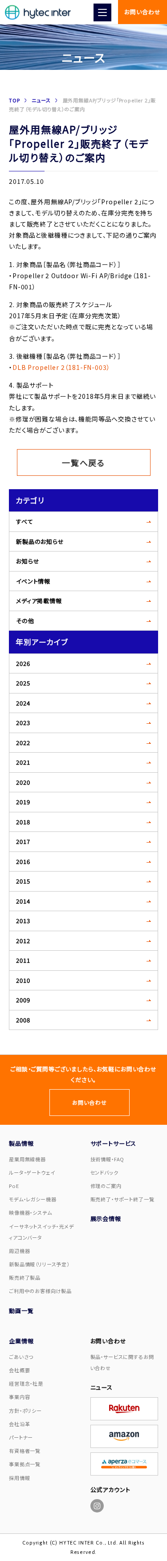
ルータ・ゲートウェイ (32, 1172)
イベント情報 (33, 581)
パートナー (21, 1437)
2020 (23, 782)
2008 (23, 1020)
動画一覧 (21, 1310)
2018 (23, 822)
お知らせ (27, 561)
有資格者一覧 (25, 1450)
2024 (23, 703)
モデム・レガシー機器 (32, 1199)
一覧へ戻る (83, 462)
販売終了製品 (25, 1277)
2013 (23, 920)
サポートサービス (113, 1143)
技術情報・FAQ (107, 1159)
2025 (23, 683)
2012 (23, 941)
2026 (23, 663)
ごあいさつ (21, 1356)
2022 (23, 742)
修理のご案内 (106, 1185)
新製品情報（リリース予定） (39, 1264)
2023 (23, 722)
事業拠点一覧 (25, 1464)
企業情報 (21, 1341)
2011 (23, 960)
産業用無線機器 (27, 1159)
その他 (25, 620)
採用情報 (19, 1477)
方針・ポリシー (25, 1410)
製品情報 (21, 1143)
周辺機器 (19, 1250)
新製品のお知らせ (40, 541)
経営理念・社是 (26, 1383)
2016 (23, 861)
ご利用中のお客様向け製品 (40, 1290)
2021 (23, 762)
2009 (23, 1000)
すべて (24, 521)
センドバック (104, 1172)
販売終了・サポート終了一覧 (122, 1199)
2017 (23, 841)
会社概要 (19, 1370)
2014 (23, 901)
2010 (23, 980)
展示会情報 (105, 1218)
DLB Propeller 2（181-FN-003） (61, 367)
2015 (23, 881)
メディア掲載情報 (39, 600)
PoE (14, 1185)
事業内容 (19, 1396)
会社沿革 (19, 1423)
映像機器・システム (30, 1212)
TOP (14, 100)
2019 (23, 802)
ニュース (41, 100)
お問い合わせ (142, 12)
